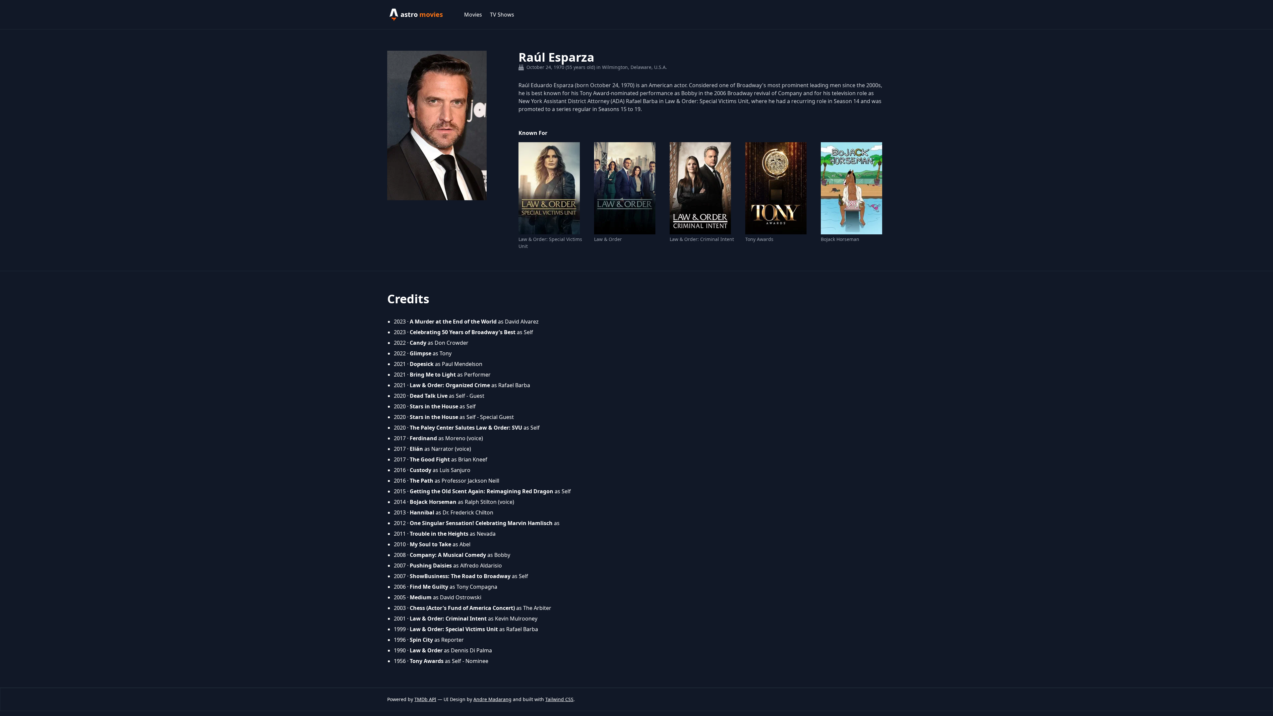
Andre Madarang (492, 699)
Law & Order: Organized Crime (450, 385)
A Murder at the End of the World (453, 321)
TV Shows (502, 14)
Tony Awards (759, 239)
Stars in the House (434, 406)
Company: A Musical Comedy (448, 555)
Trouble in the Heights (439, 533)
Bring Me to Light (433, 374)
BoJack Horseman (840, 239)
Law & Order (608, 239)
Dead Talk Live (429, 395)
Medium (421, 597)
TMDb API (425, 699)
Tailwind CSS (559, 699)
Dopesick (422, 364)
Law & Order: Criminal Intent (702, 239)
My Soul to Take (430, 544)
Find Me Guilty (429, 586)
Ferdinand (423, 438)
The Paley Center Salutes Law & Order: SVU (466, 427)
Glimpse (420, 353)
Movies (473, 14)
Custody (420, 470)
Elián (416, 448)
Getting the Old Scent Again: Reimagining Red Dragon (481, 491)
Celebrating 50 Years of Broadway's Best (462, 332)
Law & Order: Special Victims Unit (550, 242)
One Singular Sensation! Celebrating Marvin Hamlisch (481, 523)
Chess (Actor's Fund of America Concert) (462, 608)
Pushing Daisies (431, 565)
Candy (418, 342)
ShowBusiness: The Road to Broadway (460, 576)
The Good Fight (430, 459)
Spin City (421, 639)
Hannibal (422, 512)
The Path (421, 480)
